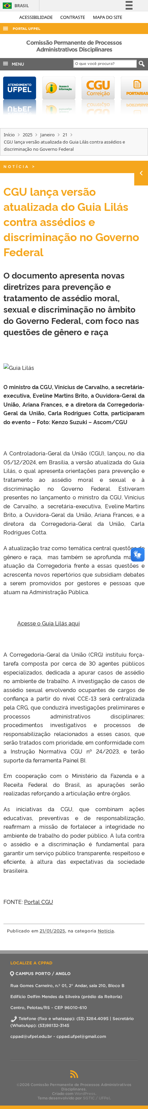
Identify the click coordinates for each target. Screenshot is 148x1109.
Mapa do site (107, 17)
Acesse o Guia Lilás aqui (48, 623)
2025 (27, 135)
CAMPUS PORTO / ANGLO (43, 973)
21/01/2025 (52, 930)
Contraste (73, 17)
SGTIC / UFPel (96, 1098)
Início (9, 135)
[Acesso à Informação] (58, 96)
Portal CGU (38, 901)
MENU (16, 64)
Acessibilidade (36, 17)
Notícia (16, 167)
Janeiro (47, 135)
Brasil (14, 6)
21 (65, 135)
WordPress (84, 1093)
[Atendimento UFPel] (19, 96)
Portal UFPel (26, 29)
